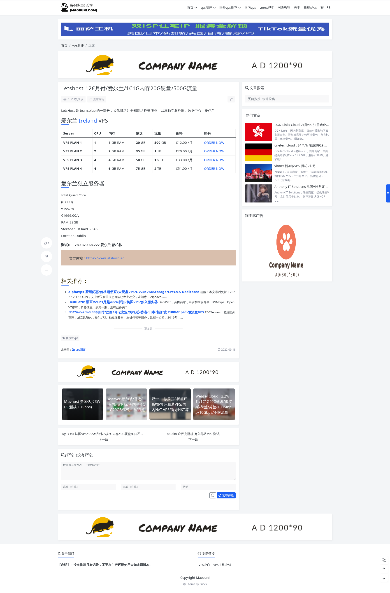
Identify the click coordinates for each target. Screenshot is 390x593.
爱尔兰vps (71, 338)
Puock (203, 584)
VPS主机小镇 (222, 565)
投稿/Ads (310, 7)
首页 (190, 7)
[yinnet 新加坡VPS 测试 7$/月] (258, 173)
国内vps (250, 7)
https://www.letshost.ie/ (105, 258)
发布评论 (227, 495)
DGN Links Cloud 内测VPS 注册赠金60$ (302, 125)
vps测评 (206, 7)
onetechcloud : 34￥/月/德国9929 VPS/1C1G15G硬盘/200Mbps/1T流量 (325, 145)
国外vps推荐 (228, 7)
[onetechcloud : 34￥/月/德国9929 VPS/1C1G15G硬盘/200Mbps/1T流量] (258, 152)
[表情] (212, 495)
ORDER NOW (214, 142)
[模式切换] (322, 7)
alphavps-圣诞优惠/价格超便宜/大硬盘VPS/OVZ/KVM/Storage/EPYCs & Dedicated (134, 291)
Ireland (88, 120)
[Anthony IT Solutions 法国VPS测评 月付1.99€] (258, 193)
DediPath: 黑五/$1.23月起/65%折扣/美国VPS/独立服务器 (113, 302)
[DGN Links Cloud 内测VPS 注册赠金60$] (258, 132)
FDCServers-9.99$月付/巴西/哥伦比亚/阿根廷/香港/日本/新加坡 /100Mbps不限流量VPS (136, 312)
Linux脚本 (267, 7)
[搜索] (328, 7)
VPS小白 (204, 565)
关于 (297, 7)
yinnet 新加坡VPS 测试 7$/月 (295, 166)
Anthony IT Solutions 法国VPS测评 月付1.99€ (307, 186)
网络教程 (284, 7)
